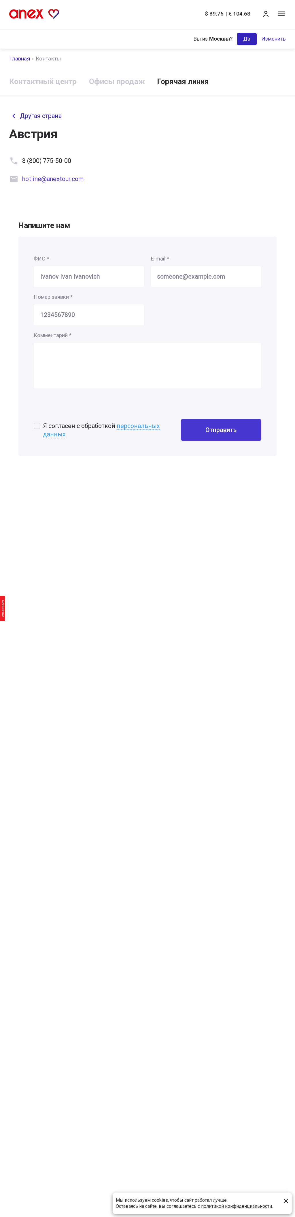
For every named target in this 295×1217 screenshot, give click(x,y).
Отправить (221, 429)
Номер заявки (53, 297)
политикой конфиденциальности (236, 1206)
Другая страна (41, 115)
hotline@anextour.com (53, 178)
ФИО (41, 259)
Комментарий (52, 335)
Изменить (273, 39)
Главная (19, 59)
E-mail (160, 259)
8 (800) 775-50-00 (46, 160)
